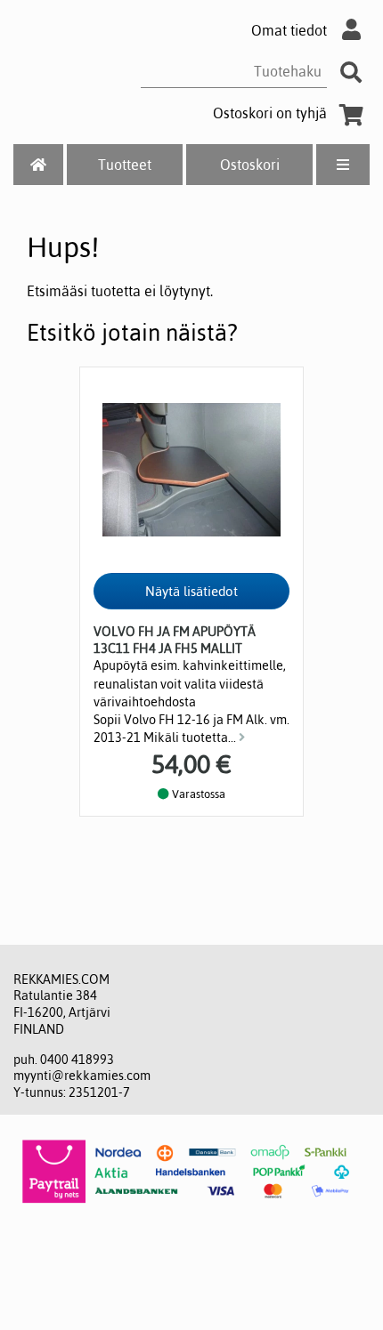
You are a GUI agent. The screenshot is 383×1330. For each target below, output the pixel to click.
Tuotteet (124, 165)
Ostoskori (250, 165)
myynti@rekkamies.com (82, 1075)
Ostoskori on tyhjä (270, 113)
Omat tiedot (289, 30)
